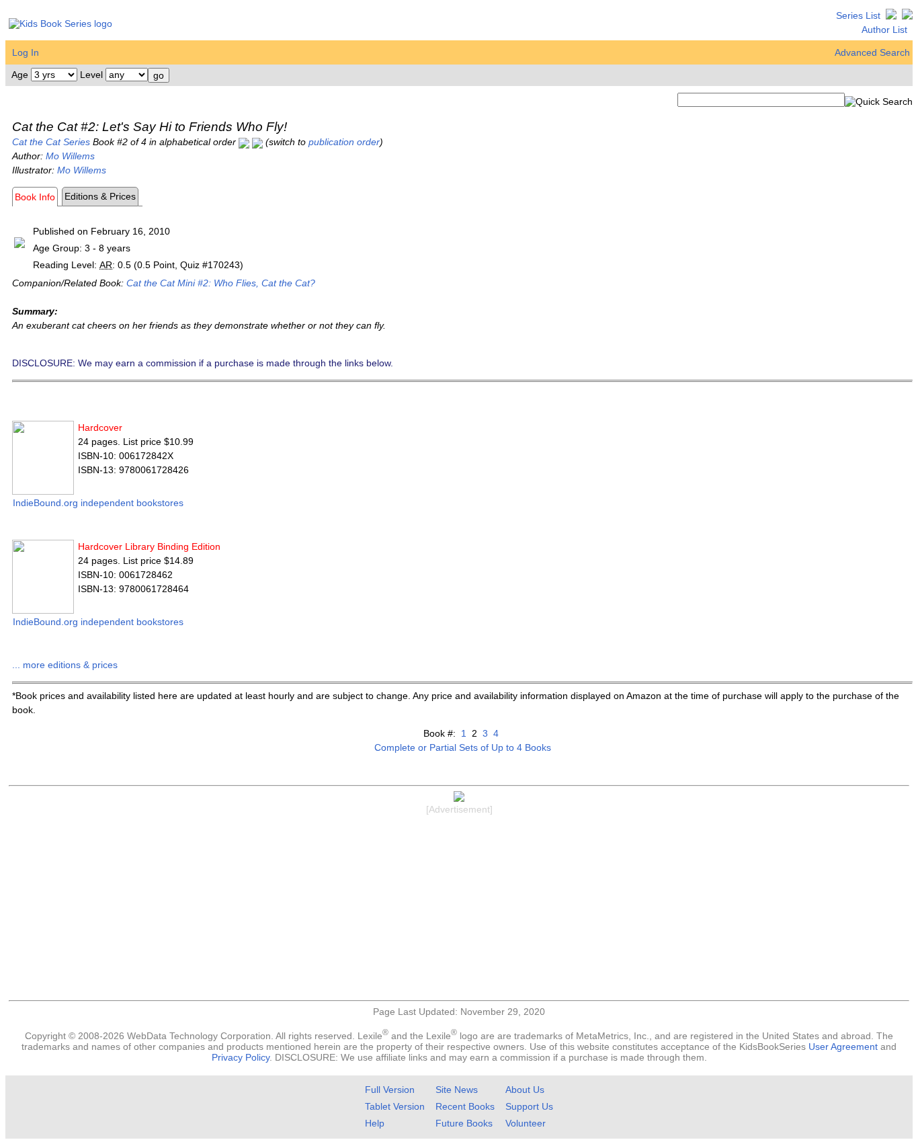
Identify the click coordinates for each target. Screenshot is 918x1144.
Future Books (464, 1123)
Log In (25, 52)
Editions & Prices (100, 196)
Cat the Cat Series (51, 141)
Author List (884, 29)
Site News (456, 1089)
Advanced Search (872, 52)
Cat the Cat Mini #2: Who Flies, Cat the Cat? (220, 283)
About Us (524, 1089)
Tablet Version (395, 1106)
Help (374, 1123)
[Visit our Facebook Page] (907, 15)
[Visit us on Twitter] (891, 15)
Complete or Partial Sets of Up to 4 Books (462, 747)
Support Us (529, 1106)
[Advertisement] (459, 909)
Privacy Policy (240, 1057)
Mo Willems (70, 156)
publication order (344, 141)
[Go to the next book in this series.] (257, 141)
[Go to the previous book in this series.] (244, 141)
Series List (858, 15)
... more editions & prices (65, 664)
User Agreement (843, 1046)
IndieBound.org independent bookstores (98, 502)
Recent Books (465, 1106)
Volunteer (525, 1123)
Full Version (390, 1089)
